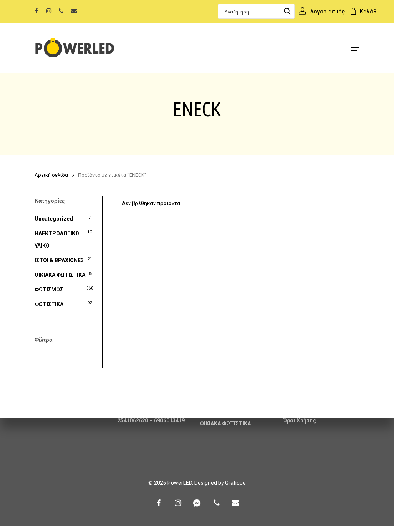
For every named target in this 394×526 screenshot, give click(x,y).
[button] (355, 48)
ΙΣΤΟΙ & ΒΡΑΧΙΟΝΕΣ (59, 260)
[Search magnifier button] (287, 11)
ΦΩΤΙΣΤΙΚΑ (49, 304)
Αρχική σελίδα (51, 175)
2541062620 (132, 420)
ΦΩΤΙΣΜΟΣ (49, 289)
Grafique (235, 483)
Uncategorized (54, 219)
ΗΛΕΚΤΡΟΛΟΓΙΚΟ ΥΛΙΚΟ (57, 239)
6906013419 (169, 420)
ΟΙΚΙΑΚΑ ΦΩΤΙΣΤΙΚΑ (60, 275)
